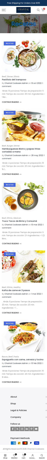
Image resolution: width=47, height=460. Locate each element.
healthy (17, 287)
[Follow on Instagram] (22, 429)
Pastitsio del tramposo (14, 79)
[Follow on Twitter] (17, 429)
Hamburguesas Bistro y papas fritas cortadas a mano (21, 150)
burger (10, 145)
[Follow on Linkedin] (27, 429)
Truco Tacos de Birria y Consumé (19, 221)
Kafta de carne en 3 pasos (16, 290)
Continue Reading (10, 102)
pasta (16, 356)
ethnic (16, 76)
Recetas (9, 43)
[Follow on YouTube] (36, 429)
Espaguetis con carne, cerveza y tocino (22, 359)
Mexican (17, 218)
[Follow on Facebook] (12, 429)
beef (4, 76)
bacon (5, 356)
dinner (10, 76)
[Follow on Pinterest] (31, 429)
